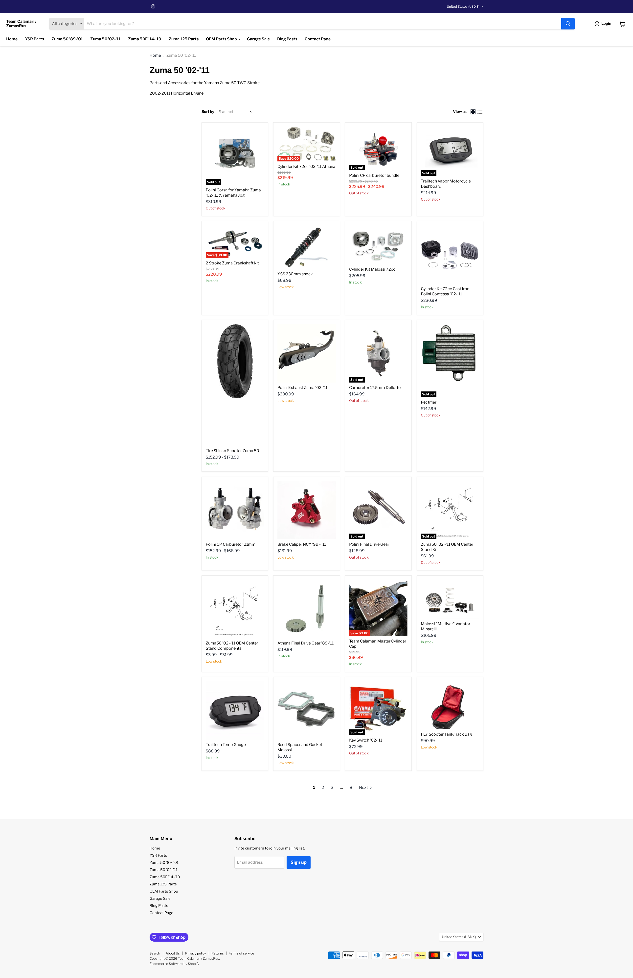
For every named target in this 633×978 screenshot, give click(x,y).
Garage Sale (258, 39)
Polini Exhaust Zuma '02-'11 (302, 387)
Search (155, 953)
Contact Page (318, 39)
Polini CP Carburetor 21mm (230, 544)
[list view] (479, 111)
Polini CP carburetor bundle (374, 175)
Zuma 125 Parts (184, 39)
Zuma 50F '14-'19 (144, 39)
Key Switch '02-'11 (365, 740)
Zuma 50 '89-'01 (67, 39)
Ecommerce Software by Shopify (175, 964)
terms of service (241, 953)
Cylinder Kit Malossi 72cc (372, 269)
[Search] (568, 23)
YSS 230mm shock (295, 274)
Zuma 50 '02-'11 (105, 39)
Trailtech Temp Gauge (226, 744)
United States (463, 6)
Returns (217, 953)
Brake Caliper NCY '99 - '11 (301, 544)
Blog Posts (287, 39)
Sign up (299, 862)
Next (364, 787)
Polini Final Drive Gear (369, 544)
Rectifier (428, 402)
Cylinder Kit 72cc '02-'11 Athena (306, 166)
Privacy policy (195, 953)
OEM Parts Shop (222, 39)
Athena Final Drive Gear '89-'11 (305, 643)
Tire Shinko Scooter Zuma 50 (232, 450)
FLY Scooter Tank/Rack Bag (446, 734)
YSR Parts (34, 39)
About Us (173, 953)
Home (12, 39)
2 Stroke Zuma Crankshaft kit (232, 263)
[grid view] (473, 111)
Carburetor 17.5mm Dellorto (375, 387)
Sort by (208, 112)
